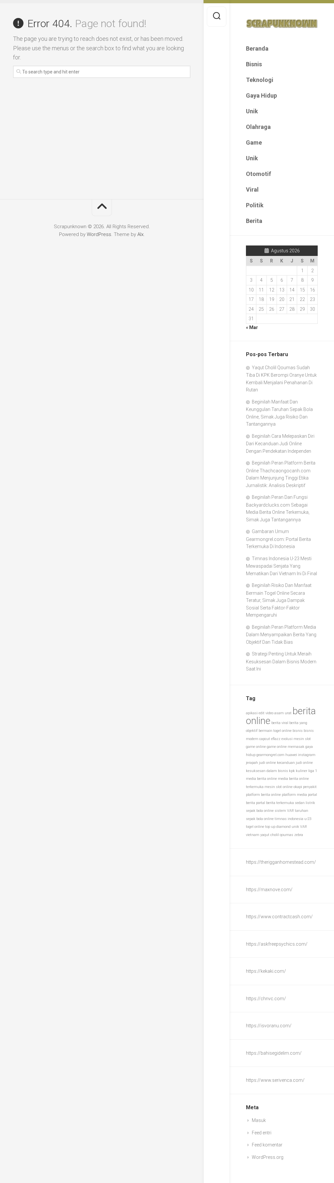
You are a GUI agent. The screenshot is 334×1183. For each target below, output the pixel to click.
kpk (292, 771)
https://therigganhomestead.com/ (281, 862)
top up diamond (278, 827)
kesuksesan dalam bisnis (267, 771)
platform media (294, 795)
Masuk (259, 1120)
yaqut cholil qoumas (276, 835)
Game (254, 142)
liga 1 (312, 771)
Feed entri (261, 1132)
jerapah (252, 763)
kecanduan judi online (295, 763)
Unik (252, 111)
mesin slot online (279, 787)
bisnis (298, 731)
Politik (255, 205)
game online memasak (285, 747)
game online (256, 747)
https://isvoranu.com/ (269, 1025)
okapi (298, 787)
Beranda (257, 48)
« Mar (252, 327)
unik (295, 827)
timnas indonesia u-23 (293, 819)
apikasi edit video (259, 713)
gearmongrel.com (270, 755)
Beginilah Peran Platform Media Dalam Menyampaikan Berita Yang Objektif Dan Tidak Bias (281, 634)
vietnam (252, 835)
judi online (267, 763)
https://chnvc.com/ (266, 998)
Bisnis (254, 64)
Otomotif (258, 173)
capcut (264, 739)
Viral (252, 189)
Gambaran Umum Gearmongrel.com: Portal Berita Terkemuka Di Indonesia (278, 539)
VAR (303, 827)
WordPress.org (267, 1157)
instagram (306, 755)
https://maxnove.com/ (269, 889)
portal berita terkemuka (275, 803)
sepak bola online (260, 811)
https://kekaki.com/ (266, 971)
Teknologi (259, 79)
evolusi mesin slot (296, 739)
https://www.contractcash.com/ (279, 916)
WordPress (99, 234)
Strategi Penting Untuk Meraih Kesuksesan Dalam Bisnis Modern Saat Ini (281, 661)
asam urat (283, 713)
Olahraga (258, 126)
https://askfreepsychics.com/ (277, 944)
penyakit (310, 787)
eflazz (276, 739)
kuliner (301, 771)
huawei (291, 755)
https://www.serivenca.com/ (275, 1080)
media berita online (261, 779)
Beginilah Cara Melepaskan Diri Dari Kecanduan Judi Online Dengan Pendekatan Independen (280, 444)
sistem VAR (284, 811)
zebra (298, 835)
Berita (254, 220)
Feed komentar (267, 1144)
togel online (255, 827)
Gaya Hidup (261, 95)
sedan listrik (305, 803)
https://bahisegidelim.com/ (274, 1053)
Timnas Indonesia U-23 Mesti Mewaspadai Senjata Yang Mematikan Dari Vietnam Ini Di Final (281, 566)
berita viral (279, 723)
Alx (140, 234)
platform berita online (263, 795)
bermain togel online (275, 731)
